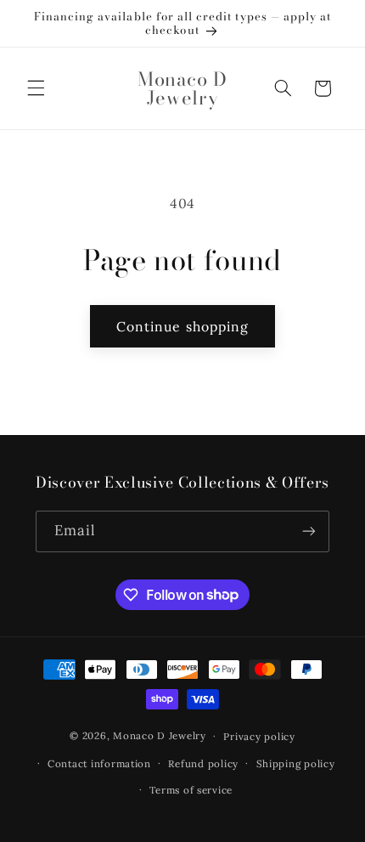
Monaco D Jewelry (159, 735)
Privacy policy (259, 736)
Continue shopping (182, 326)
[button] (35, 88)
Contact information (99, 763)
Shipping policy (295, 763)
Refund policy (203, 763)
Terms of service (191, 789)
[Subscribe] (308, 531)
